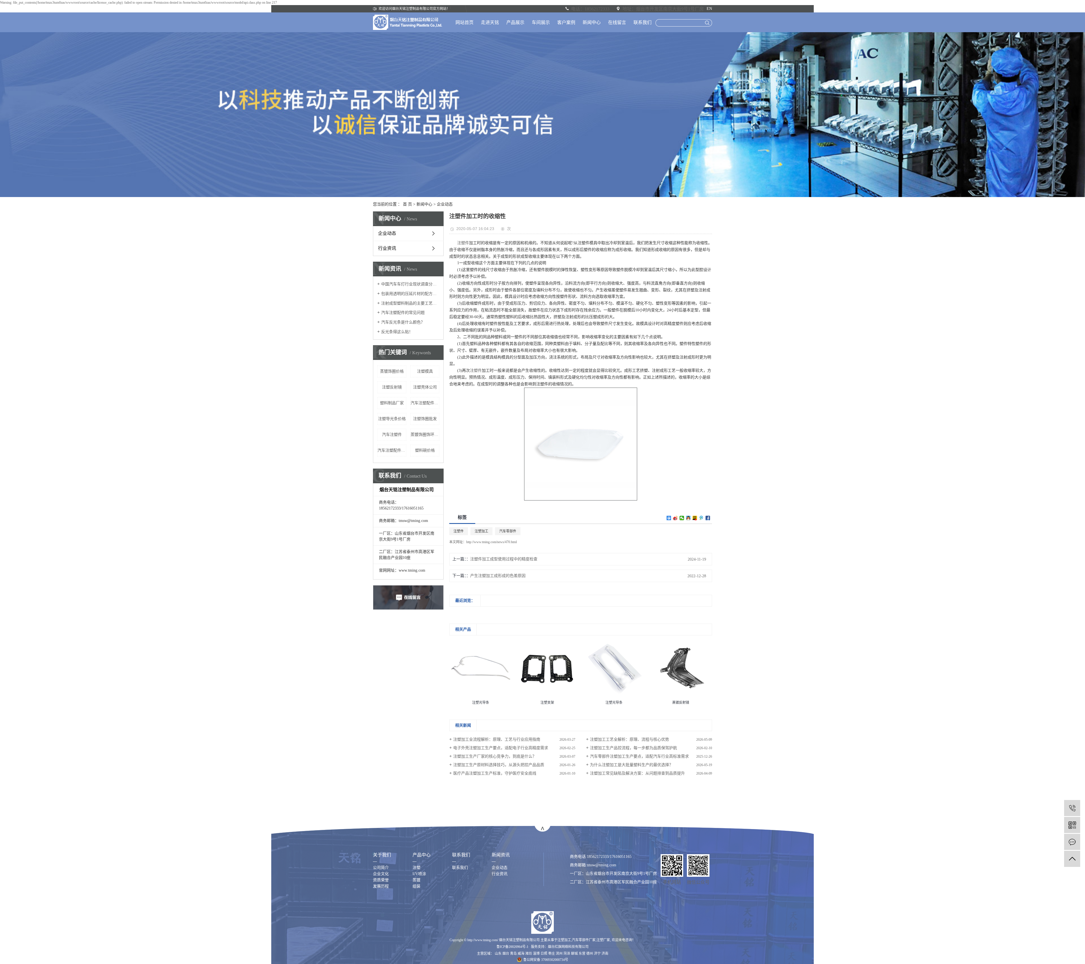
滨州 (559, 954)
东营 (582, 954)
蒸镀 (416, 880)
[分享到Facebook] (708, 518)
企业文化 (381, 874)
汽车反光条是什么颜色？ (403, 322)
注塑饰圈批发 (425, 419)
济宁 (597, 954)
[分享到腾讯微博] (701, 518)
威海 (521, 954)
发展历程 (381, 886)
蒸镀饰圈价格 (392, 371)
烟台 (505, 954)
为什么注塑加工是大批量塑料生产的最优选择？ (631, 765)
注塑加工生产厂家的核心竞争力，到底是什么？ (494, 756)
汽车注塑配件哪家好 (425, 403)
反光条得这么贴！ (397, 332)
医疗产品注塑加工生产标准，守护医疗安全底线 (494, 773)
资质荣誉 (381, 880)
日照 (544, 954)
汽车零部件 (507, 531)
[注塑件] (580, 443)
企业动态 (445, 204)
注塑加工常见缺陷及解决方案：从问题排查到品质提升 (637, 773)
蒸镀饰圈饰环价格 (425, 434)
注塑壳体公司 (425, 387)
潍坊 (528, 954)
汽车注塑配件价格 (391, 450)
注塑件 (463, 243)
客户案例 (566, 22)
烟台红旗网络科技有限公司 (568, 947)
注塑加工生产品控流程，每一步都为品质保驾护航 (633, 748)
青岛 (513, 954)
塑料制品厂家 (392, 403)
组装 (416, 886)
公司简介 (381, 867)
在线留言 (617, 22)
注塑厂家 (603, 940)
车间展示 (541, 22)
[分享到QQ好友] (688, 518)
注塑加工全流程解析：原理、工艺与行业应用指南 (496, 739)
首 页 (407, 204)
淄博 (536, 954)
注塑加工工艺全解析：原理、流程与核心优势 (629, 739)
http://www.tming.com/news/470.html (491, 542)
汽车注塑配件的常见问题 (403, 313)
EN (709, 8)
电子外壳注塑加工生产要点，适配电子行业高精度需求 (500, 748)
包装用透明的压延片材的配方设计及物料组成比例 (410, 294)
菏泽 (566, 954)
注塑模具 (425, 371)
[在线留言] (1072, 842)
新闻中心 (592, 22)
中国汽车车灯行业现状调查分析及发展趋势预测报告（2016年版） (410, 284)
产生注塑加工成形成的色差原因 (498, 576)
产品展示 (515, 22)
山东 (498, 954)
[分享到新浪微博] (675, 518)
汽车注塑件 (392, 434)
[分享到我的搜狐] (695, 518)
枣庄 (551, 954)
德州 (589, 954)
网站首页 (464, 22)
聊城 (574, 954)
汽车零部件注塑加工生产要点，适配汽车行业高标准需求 (639, 756)
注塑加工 (481, 531)
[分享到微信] (682, 518)
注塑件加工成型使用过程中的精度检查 (503, 559)
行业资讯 (387, 248)
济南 (605, 954)
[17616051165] (1072, 808)
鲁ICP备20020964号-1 (512, 947)
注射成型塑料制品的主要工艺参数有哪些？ (410, 303)
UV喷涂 (419, 874)
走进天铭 (490, 22)
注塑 (416, 867)
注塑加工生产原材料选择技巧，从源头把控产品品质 (498, 765)
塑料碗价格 (425, 450)
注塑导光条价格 (392, 419)
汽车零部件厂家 (584, 940)
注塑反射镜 (392, 387)
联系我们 (642, 22)
